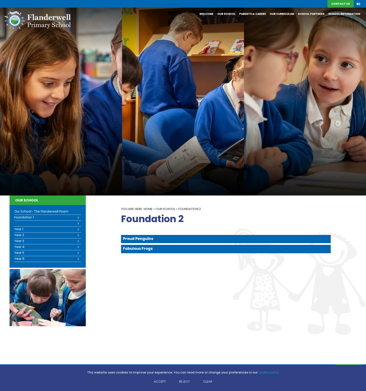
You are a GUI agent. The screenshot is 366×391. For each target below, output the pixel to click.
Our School (26, 200)
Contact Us (340, 4)
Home (148, 209)
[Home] (37, 20)
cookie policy (268, 372)
